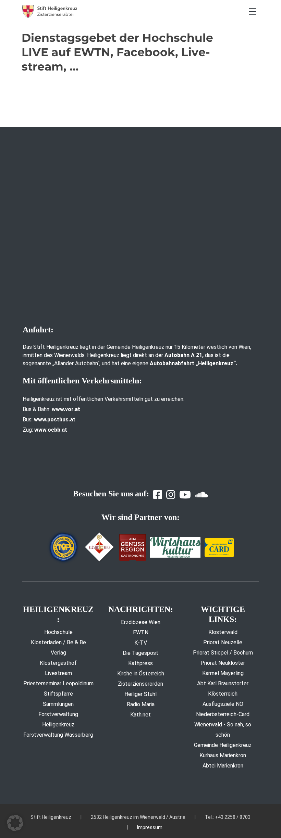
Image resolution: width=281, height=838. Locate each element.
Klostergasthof (58, 663)
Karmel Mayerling (223, 673)
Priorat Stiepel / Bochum (223, 652)
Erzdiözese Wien (140, 622)
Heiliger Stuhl (140, 694)
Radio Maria (141, 704)
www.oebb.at (50, 430)
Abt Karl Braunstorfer (222, 683)
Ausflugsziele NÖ (223, 704)
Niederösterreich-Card (222, 714)
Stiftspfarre (58, 693)
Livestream (58, 673)
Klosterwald (222, 632)
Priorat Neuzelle (222, 642)
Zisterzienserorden (140, 684)
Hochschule (58, 632)
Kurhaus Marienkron (222, 755)
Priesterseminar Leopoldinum (58, 683)
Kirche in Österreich (140, 673)
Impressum (149, 827)
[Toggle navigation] (253, 11)
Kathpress (140, 663)
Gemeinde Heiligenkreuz (223, 745)
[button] (15, 823)
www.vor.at (66, 409)
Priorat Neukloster (222, 663)
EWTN (140, 632)
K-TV (140, 642)
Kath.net (140, 714)
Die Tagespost (140, 653)
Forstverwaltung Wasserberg (58, 735)
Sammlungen (58, 704)
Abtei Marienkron (223, 765)
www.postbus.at (54, 419)
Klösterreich (222, 693)
